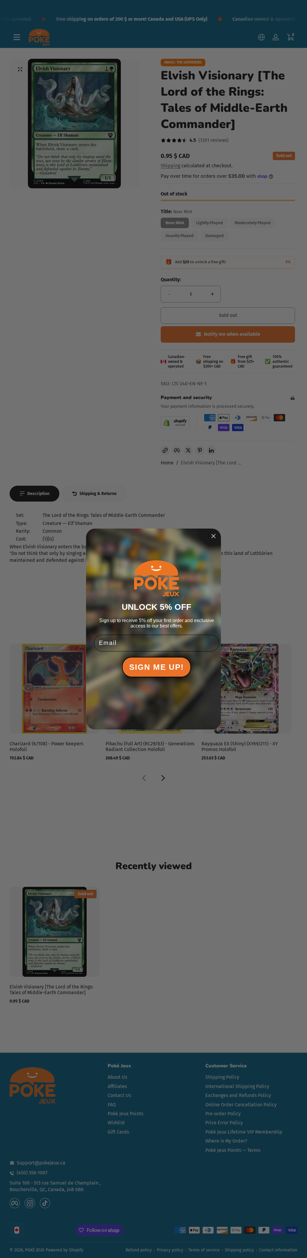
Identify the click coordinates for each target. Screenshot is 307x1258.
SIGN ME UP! (156, 667)
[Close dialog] (213, 536)
